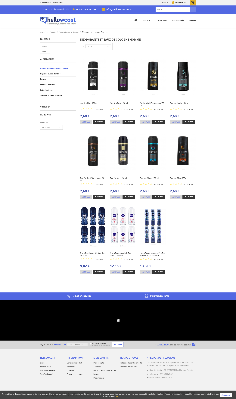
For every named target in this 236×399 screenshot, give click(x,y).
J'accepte (226, 395)
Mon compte (181, 3)
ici (117, 396)
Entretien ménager (47, 370)
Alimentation (45, 366)
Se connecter (57, 3)
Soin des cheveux (47, 84)
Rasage (43, 79)
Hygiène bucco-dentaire (50, 74)
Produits (53, 32)
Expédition (71, 370)
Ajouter (99, 121)
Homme (76, 32)
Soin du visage (46, 90)
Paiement (71, 366)
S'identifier (44, 3)
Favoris (96, 374)
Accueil (43, 32)
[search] (193, 9)
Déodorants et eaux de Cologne (54, 68)
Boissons (43, 363)
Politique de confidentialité (131, 363)
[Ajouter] (90, 75)
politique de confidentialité (101, 345)
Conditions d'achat (74, 363)
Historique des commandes (104, 370)
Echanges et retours (75, 374)
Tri (83, 46)
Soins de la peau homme (51, 95)
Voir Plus (86, 122)
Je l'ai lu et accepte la (101, 344)
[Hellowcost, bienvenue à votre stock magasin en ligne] (58, 21)
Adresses (97, 366)
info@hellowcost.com (118, 9)
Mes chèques (98, 378)
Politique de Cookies (128, 366)
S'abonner (118, 344)
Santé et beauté (64, 32)
